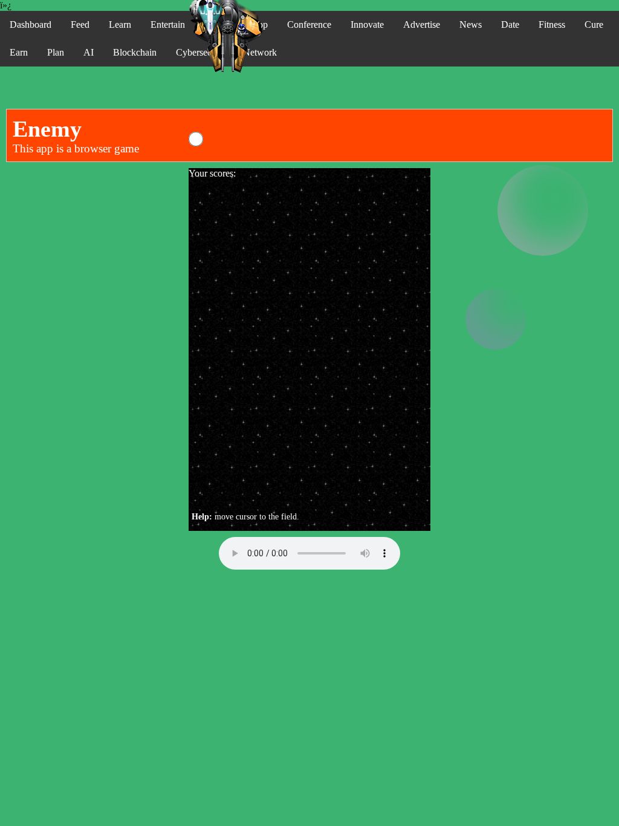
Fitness (552, 24)
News (470, 24)
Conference (309, 24)
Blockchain (135, 52)
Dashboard (30, 24)
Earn (19, 52)
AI (88, 52)
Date (510, 24)
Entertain (168, 24)
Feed (80, 24)
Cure (594, 24)
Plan (55, 52)
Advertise (421, 24)
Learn (120, 24)
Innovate (367, 24)
